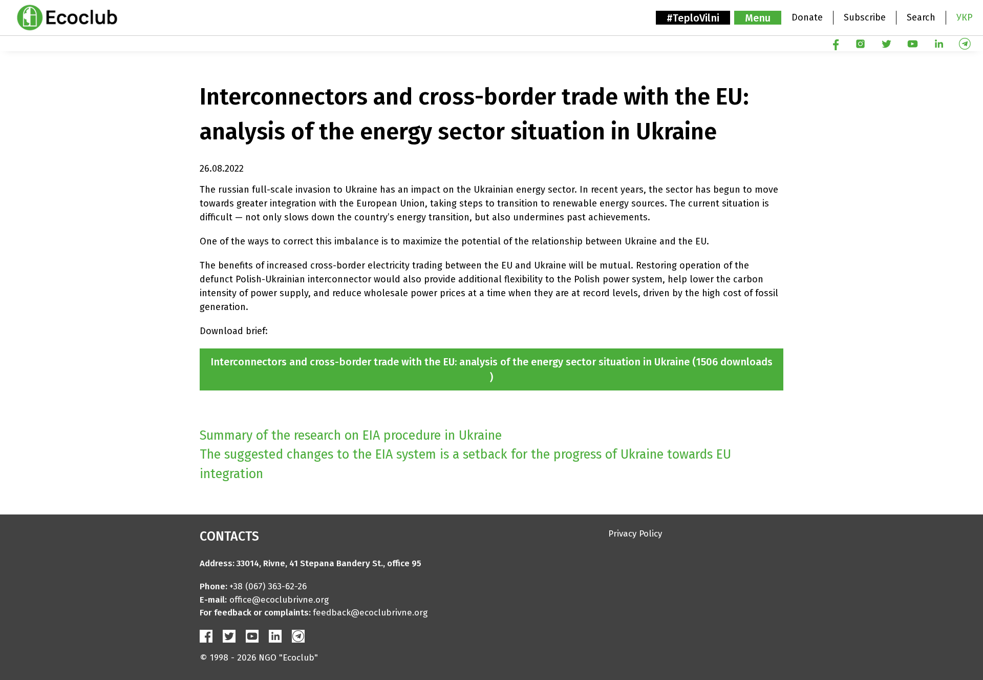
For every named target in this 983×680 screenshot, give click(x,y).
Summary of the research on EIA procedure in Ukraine (351, 435)
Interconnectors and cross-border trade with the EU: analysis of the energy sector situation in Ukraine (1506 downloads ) (491, 369)
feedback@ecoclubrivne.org (370, 612)
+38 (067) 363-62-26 (268, 586)
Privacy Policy (635, 533)
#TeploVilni (693, 18)
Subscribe (865, 17)
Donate (807, 17)
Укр (964, 17)
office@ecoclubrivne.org (279, 599)
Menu (758, 18)
